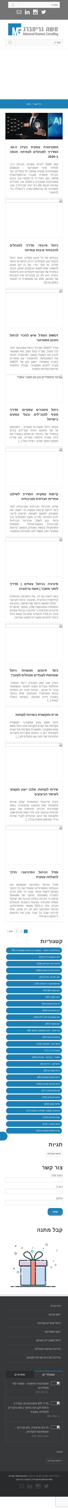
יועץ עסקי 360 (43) (51, 990)
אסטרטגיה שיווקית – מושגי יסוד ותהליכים (30, 1385)
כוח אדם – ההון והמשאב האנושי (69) (43, 1030)
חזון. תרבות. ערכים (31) (49, 977)
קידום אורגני (20, 1476)
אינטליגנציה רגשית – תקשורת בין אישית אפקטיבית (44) (36, 950)
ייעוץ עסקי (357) (53, 997)
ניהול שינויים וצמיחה (49, 1323)
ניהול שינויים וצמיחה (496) (48, 1084)
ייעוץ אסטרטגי (52, 1331)
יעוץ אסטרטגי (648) (51, 1010)
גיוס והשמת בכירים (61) (49, 957)
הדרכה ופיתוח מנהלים (48, 1348)
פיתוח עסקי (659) (52, 1104)
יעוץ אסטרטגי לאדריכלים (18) (47, 1017)
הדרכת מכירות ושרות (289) (48, 970)
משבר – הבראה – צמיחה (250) (46, 1057)
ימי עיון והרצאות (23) (51, 1004)
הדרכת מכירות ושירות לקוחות (43, 1357)
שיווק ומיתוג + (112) (51, 1124)
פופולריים (48, 1374)
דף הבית (56, 1305)
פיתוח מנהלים (54, 1153)
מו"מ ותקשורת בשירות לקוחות (37, 715)
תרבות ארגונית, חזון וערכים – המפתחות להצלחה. (32, 1429)
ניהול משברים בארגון (48, 1340)
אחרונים (19, 1374)
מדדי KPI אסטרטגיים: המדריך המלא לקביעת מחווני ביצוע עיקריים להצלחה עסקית (28, 1407)
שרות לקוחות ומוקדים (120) (48, 1130)
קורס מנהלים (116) (51, 1117)
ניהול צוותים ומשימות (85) (48, 1077)
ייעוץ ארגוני (54, 1314)
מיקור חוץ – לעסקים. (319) (48, 1044)
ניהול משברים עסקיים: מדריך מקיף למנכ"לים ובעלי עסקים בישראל (34, 414)
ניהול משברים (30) (51, 1070)
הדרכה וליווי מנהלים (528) (48, 963)
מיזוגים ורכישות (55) (51, 1037)
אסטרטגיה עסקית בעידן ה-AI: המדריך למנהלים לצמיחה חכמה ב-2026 (34, 151)
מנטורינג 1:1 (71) (52, 1050)
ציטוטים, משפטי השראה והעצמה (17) (43, 1110)
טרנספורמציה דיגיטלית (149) (47, 984)
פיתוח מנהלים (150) (51, 1097)
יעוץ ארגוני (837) (52, 1024)
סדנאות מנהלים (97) (50, 1090)
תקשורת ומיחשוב (23, 1479)
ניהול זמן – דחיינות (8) (50, 1064)
